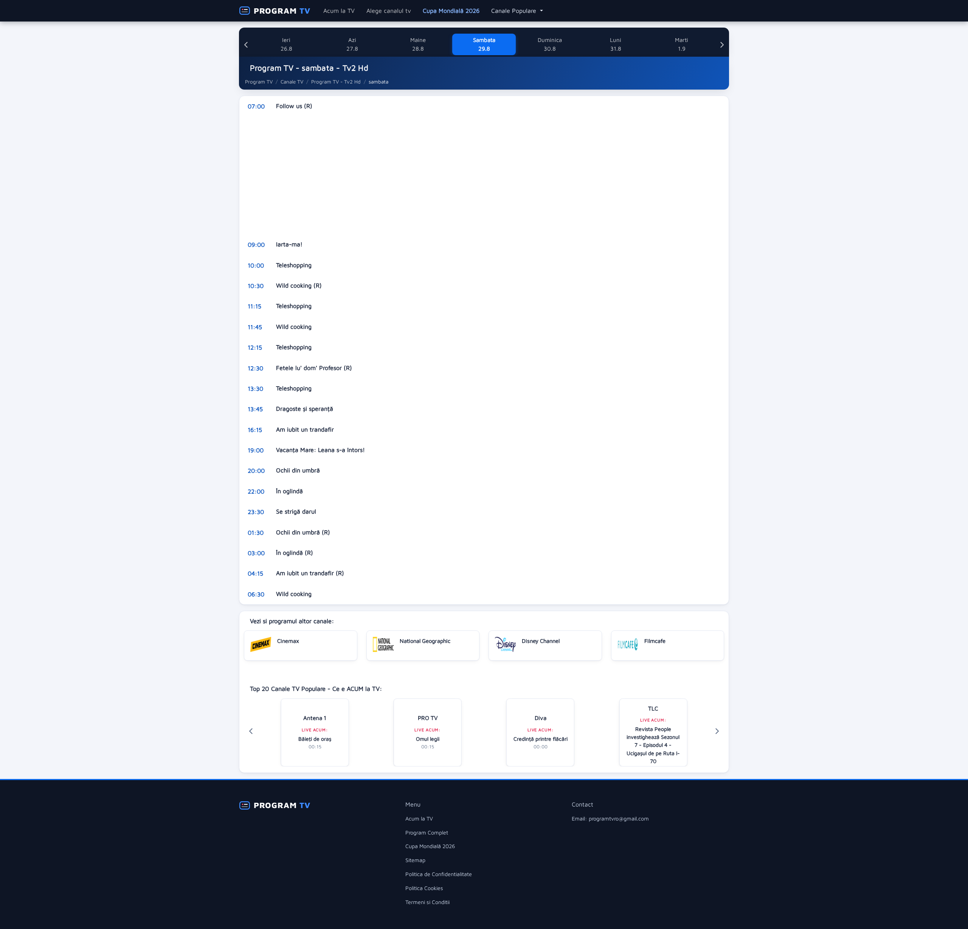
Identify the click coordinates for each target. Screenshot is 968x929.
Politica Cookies (424, 888)
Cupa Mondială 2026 (451, 10)
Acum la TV (339, 10)
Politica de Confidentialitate (438, 874)
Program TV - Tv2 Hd (336, 82)
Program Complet (426, 832)
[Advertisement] (466, 175)
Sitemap (415, 860)
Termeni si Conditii (427, 902)
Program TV (259, 82)
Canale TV (292, 82)
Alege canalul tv (388, 10)
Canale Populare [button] (514, 10)
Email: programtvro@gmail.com (610, 818)
